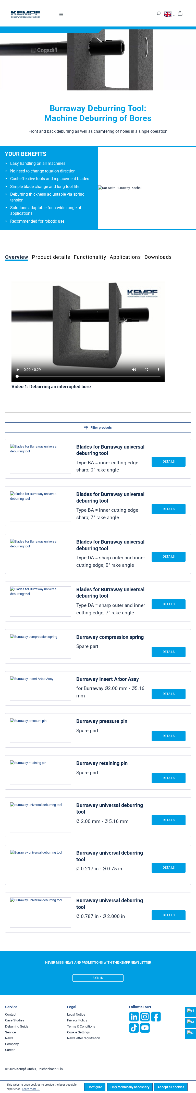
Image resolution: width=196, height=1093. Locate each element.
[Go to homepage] (25, 14)
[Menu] (61, 14)
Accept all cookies (170, 1087)
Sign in (98, 978)
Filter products (101, 427)
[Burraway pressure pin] (40, 730)
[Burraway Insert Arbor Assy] (40, 688)
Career (10, 1050)
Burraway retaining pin (102, 763)
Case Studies (14, 1020)
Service (10, 1032)
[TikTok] (134, 1028)
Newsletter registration (83, 1038)
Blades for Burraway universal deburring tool (110, 450)
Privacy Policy (77, 1020)
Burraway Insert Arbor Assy (107, 679)
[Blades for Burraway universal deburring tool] (40, 459)
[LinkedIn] (134, 1016)
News (9, 1038)
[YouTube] (145, 1028)
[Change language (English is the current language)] (169, 15)
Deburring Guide (16, 1026)
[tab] (16, 257)
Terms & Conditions (81, 1026)
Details (169, 461)
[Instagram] (145, 1016)
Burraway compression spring (110, 637)
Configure (95, 1087)
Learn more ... (31, 1089)
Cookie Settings (78, 1032)
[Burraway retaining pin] (40, 772)
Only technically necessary (130, 1087)
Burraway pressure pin (101, 721)
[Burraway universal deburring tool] (40, 817)
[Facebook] (156, 1016)
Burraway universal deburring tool (109, 808)
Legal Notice (76, 1014)
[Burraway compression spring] (40, 646)
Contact (10, 1014)
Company (12, 1044)
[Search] (158, 13)
